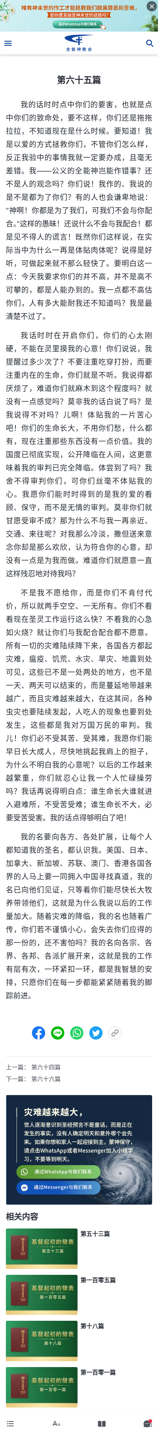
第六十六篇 (46, 1079)
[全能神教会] (79, 43)
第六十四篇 (46, 1067)
